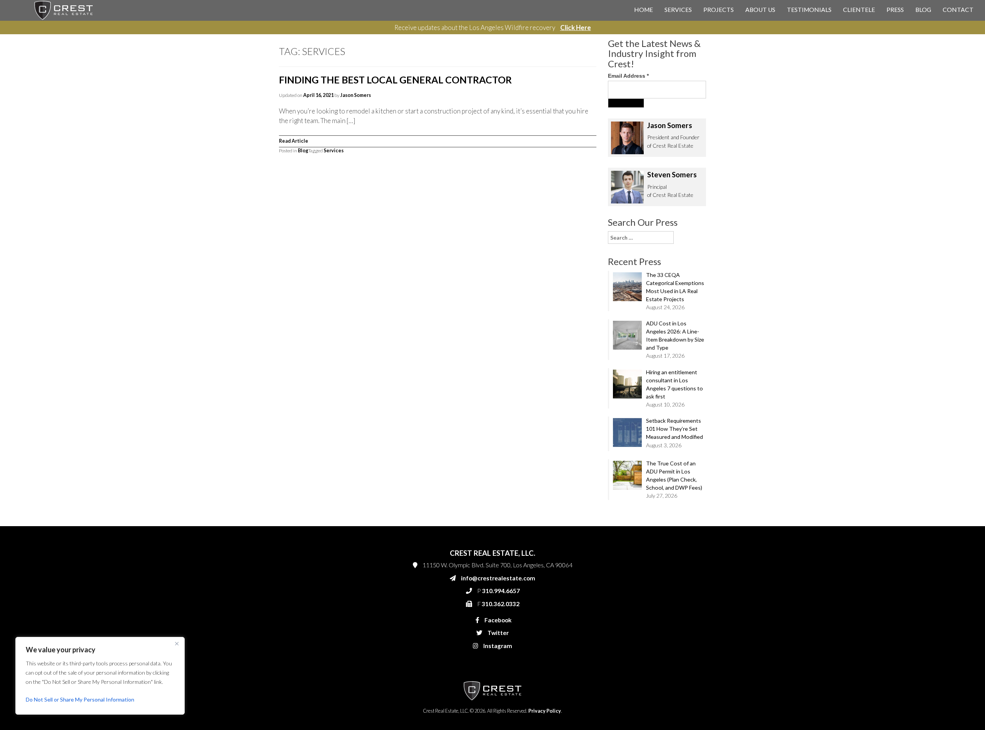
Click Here (575, 27)
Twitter (497, 632)
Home (643, 9)
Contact (958, 9)
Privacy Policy (544, 711)
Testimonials (809, 9)
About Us (760, 9)
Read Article (293, 141)
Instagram (497, 645)
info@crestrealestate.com (498, 578)
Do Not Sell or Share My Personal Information (80, 699)
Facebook (497, 620)
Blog (923, 9)
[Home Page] (63, 9)
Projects (718, 9)
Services (678, 9)
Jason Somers (355, 95)
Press (895, 9)
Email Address (628, 76)
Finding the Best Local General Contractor (395, 79)
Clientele (859, 9)
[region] (100, 676)
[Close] (176, 643)
